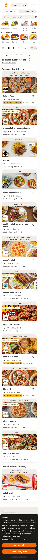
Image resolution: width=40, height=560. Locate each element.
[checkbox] (5, 38)
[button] (5, 5)
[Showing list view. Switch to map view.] (36, 17)
